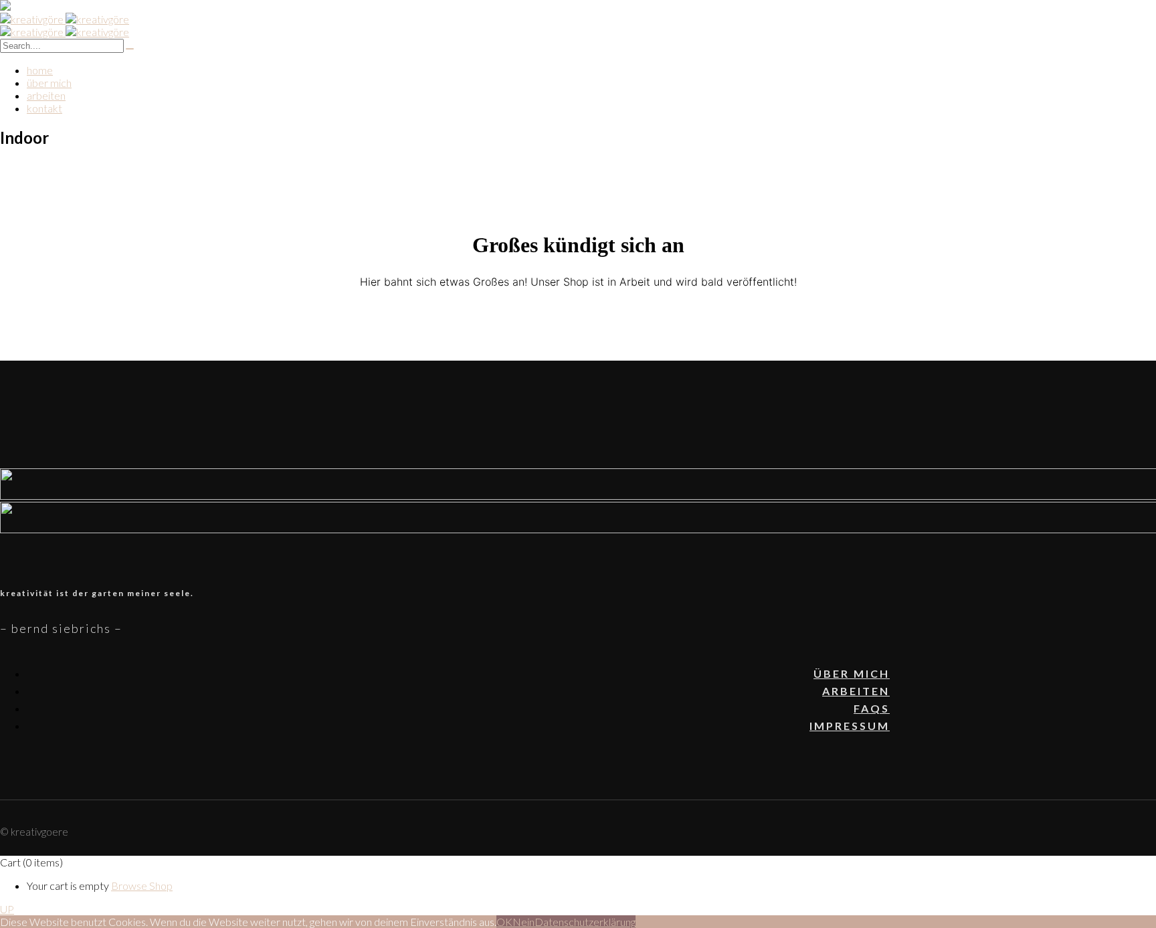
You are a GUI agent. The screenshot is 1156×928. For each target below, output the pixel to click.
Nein (523, 921)
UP (7, 909)
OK (504, 921)
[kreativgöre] (64, 19)
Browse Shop (142, 885)
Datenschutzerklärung (585, 921)
